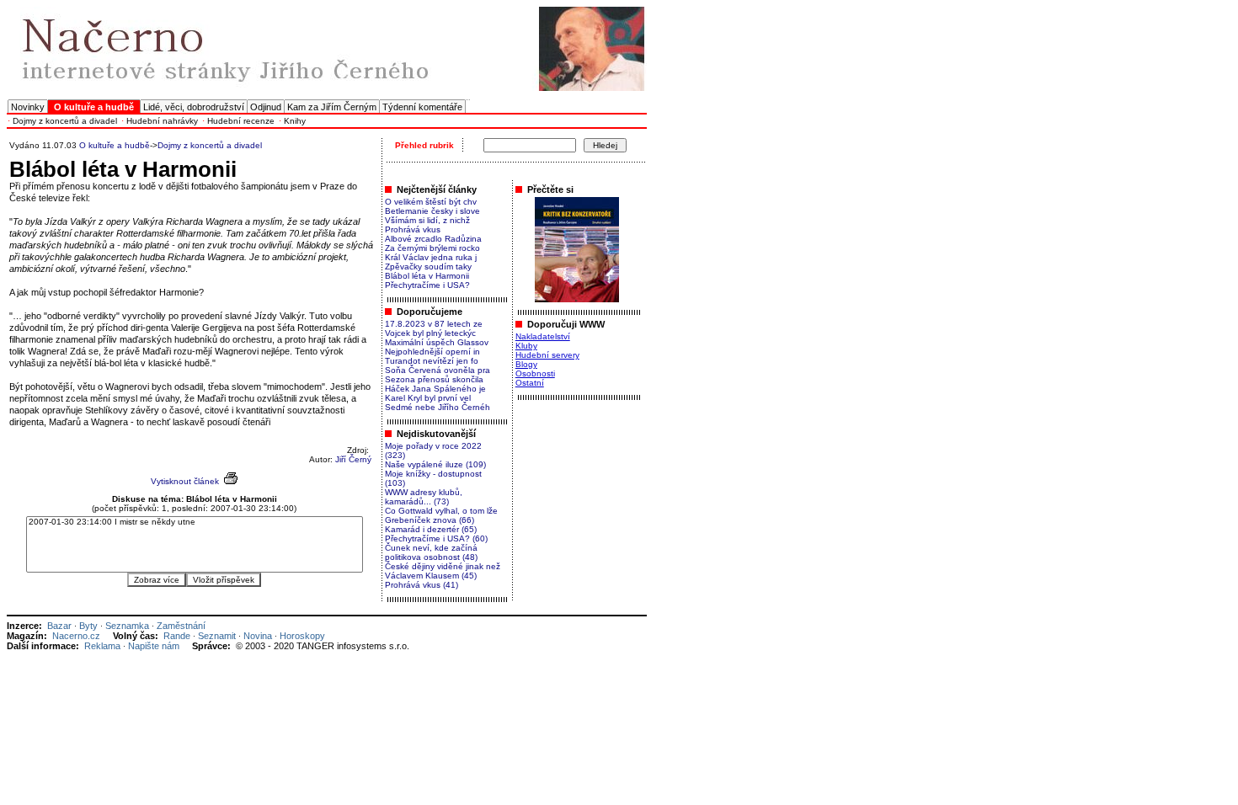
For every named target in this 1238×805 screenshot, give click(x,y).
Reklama (102, 646)
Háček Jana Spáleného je (435, 388)
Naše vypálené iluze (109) (435, 464)
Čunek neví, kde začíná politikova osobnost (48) (431, 552)
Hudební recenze (241, 120)
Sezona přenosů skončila (434, 379)
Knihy (295, 120)
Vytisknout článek (185, 481)
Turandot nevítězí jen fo (431, 360)
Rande (176, 636)
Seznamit (217, 636)
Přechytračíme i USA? (427, 285)
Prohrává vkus (412, 229)
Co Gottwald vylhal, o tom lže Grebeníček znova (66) (441, 515)
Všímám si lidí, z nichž (427, 220)
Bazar (59, 626)
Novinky (28, 107)
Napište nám (153, 646)
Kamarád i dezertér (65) (431, 529)
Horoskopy (302, 636)
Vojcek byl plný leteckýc (430, 333)
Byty (88, 626)
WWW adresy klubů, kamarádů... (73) (423, 497)
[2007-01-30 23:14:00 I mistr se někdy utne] (194, 522)
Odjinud (265, 107)
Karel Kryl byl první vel (428, 397)
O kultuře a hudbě (114, 145)
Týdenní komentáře (422, 107)
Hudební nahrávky (162, 120)
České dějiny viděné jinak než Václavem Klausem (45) (442, 571)
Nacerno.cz (76, 636)
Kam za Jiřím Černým (331, 107)
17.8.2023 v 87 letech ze (434, 323)
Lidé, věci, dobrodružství (193, 107)
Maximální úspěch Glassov (436, 342)
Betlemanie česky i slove (432, 211)
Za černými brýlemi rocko (432, 248)
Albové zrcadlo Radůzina (433, 238)
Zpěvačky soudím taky (428, 266)
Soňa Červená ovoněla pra (437, 370)
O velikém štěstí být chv (431, 201)
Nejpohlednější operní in (432, 351)
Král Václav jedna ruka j (431, 257)
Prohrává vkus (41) (421, 584)
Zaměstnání (181, 626)
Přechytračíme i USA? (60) (436, 538)
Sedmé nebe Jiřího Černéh (437, 407)
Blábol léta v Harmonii (427, 275)
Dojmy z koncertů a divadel (65, 120)
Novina (257, 636)
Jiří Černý (353, 459)
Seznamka (127, 626)
